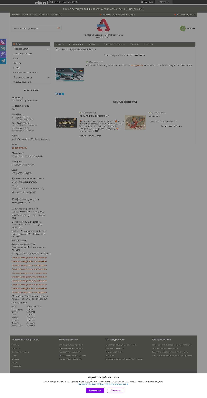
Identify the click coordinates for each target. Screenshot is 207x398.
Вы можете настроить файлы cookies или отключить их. (102, 384)
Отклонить (116, 390)
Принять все (95, 390)
